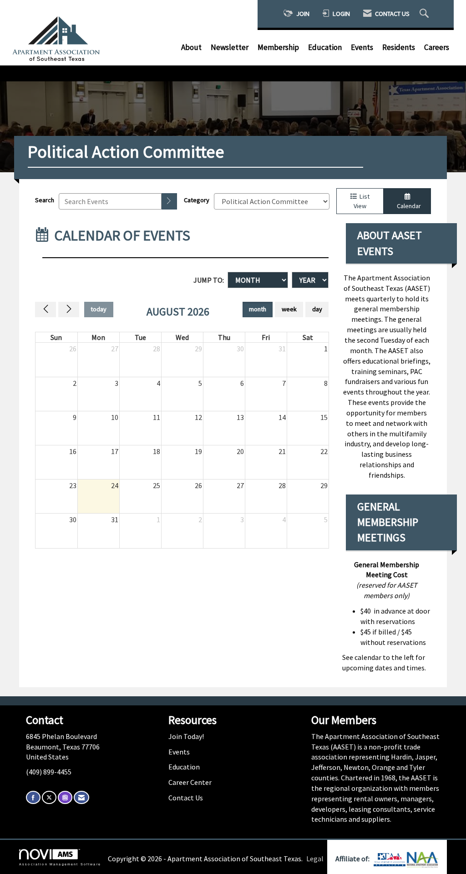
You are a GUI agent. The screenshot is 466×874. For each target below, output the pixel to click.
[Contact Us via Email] (81, 797)
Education (325, 47)
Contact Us (185, 797)
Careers (436, 47)
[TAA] (390, 858)
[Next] (68, 309)
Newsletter (229, 47)
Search (44, 200)
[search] (169, 201)
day (317, 309)
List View (362, 201)
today (98, 309)
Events (362, 47)
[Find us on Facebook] (33, 797)
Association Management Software (60, 864)
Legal (315, 858)
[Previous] (45, 309)
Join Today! (186, 736)
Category (196, 200)
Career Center (190, 782)
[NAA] (423, 858)
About (191, 47)
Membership (278, 47)
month (257, 309)
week (289, 309)
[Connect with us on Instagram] (65, 797)
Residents (398, 47)
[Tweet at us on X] (49, 797)
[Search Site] (425, 14)
